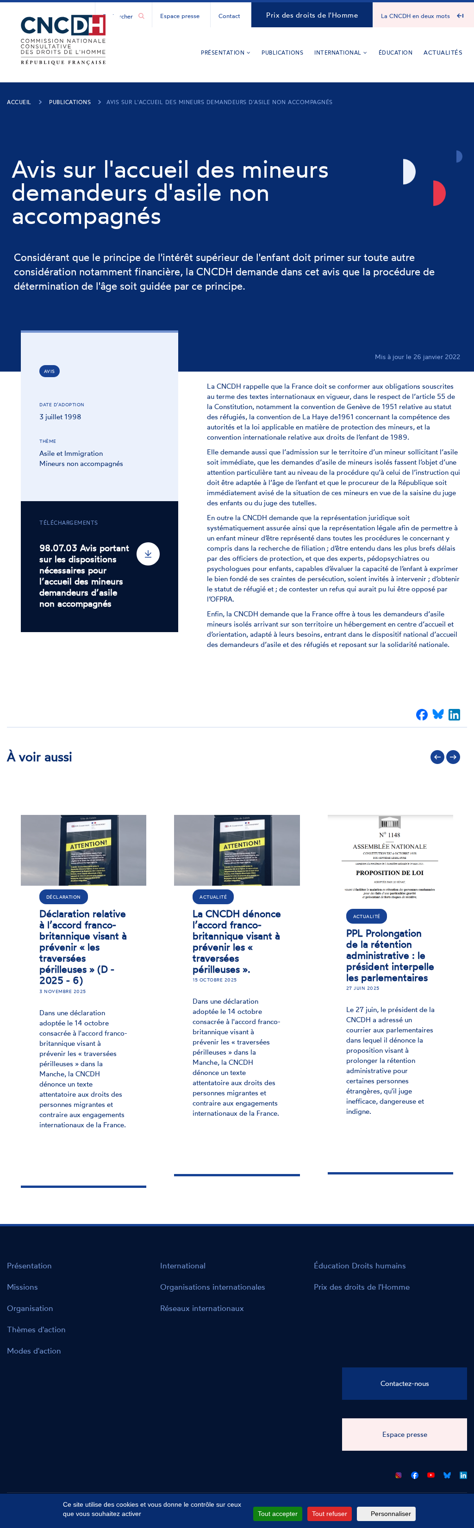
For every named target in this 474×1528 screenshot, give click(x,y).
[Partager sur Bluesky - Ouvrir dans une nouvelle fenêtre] (438, 715)
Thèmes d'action (36, 1329)
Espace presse (180, 15)
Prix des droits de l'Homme (312, 15)
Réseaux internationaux (202, 1308)
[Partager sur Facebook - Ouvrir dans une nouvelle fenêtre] (422, 715)
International (338, 52)
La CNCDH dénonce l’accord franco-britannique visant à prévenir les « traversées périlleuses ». (237, 941)
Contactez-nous (404, 1383)
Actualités (443, 52)
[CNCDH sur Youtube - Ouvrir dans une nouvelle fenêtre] (431, 1474)
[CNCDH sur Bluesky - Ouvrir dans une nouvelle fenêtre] (447, 1474)
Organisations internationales (212, 1287)
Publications (282, 52)
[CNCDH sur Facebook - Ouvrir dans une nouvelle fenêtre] (414, 1474)
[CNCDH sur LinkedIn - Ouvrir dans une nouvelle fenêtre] (463, 1474)
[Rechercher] (141, 16)
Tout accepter (278, 1513)
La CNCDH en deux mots (415, 15)
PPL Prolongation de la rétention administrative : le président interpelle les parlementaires (390, 955)
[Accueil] (63, 53)
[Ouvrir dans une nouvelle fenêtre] (398, 1474)
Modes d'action (34, 1350)
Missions (22, 1287)
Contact (229, 15)
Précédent (437, 757)
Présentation (224, 52)
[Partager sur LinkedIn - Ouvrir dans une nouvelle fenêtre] (454, 715)
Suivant (453, 757)
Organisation (30, 1308)
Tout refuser (329, 1513)
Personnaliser (391, 1513)
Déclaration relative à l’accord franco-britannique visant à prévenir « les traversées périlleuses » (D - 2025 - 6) (83, 947)
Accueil (19, 102)
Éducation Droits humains (360, 1265)
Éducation (396, 52)
